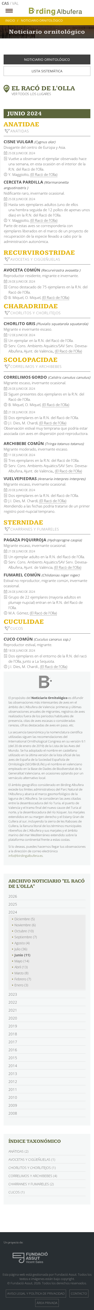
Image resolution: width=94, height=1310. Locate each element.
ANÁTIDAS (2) (18, 1151)
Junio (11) (22, 955)
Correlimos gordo (47, 377)
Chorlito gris (46, 323)
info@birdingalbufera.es (25, 855)
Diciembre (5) (24, 919)
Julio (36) (20, 949)
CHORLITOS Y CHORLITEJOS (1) (32, 1167)
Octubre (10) (24, 931)
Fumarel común (41, 575)
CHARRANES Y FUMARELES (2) (31, 1184)
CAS (6, 3)
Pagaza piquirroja (43, 540)
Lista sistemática (47, 71)
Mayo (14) (21, 961)
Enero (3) (21, 985)
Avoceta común (42, 270)
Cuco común (37, 639)
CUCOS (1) (16, 1192)
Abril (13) (21, 967)
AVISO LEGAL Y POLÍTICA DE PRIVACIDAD (36, 1293)
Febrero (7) (22, 979)
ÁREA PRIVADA (47, 1303)
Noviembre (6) (25, 925)
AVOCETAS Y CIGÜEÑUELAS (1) (31, 1159)
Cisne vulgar (29, 141)
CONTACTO (79, 1293)
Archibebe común (44, 443)
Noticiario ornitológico (47, 59)
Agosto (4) (22, 943)
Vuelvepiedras (44, 478)
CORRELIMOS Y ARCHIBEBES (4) (32, 1176)
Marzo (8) (21, 973)
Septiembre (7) (25, 937)
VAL (15, 3)
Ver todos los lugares (31, 94)
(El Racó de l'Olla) (43, 174)
